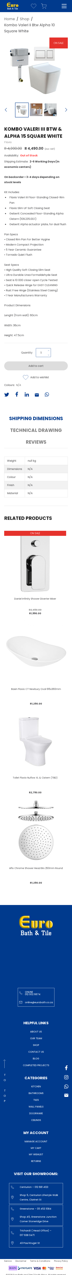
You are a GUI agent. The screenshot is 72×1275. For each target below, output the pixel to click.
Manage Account (36, 1141)
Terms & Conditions (40, 1261)
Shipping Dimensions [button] (36, 418)
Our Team (36, 1038)
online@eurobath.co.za (39, 1002)
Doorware (36, 1113)
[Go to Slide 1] (22, 110)
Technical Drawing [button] (36, 430)
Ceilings (36, 1120)
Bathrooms (36, 1093)
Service (8, 1261)
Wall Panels (36, 1106)
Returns (36, 1161)
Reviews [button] (36, 442)
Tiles (36, 1100)
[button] (36, 69)
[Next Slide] (66, 110)
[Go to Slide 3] (50, 110)
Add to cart (36, 366)
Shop (36, 1045)
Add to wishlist (39, 377)
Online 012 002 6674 (32, 993)
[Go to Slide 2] (36, 110)
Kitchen (36, 1086)
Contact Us (36, 1052)
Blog (36, 1058)
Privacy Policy (61, 1261)
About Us (36, 1031)
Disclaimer (20, 1261)
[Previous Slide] (6, 110)
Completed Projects (36, 1065)
